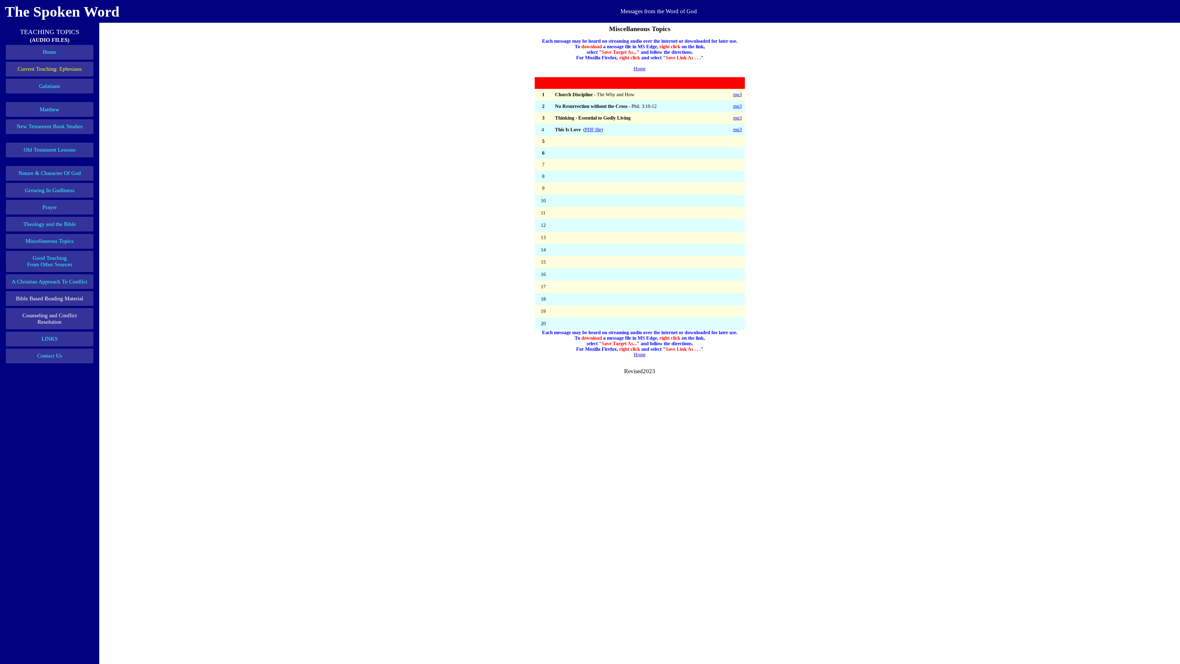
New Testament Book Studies (50, 126)
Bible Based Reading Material (49, 298)
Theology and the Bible (49, 224)
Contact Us (49, 356)
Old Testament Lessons (50, 150)
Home (49, 52)
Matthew (49, 109)
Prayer (49, 207)
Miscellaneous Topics (50, 241)
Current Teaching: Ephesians (50, 69)
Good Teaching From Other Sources (49, 261)
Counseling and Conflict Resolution (49, 318)
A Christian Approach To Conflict (49, 282)
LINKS (49, 339)
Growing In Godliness (49, 190)
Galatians (49, 86)
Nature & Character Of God (49, 173)
